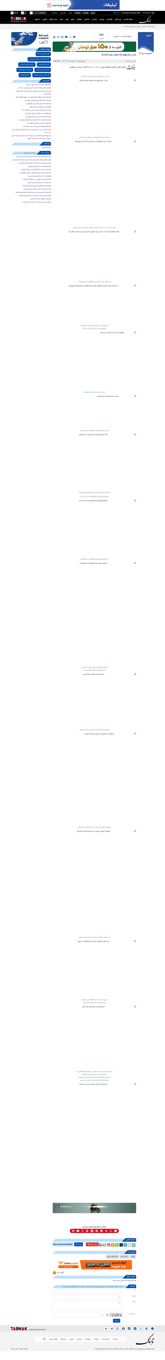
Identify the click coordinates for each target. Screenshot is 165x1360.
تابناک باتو (124, 1256)
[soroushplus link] (96, 1230)
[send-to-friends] (58, 36)
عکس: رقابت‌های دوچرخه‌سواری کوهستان (37, 100)
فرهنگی (79, 19)
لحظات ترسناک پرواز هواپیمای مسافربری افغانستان (34, 173)
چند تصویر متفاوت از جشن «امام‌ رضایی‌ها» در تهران (94, 937)
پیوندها (54, 13)
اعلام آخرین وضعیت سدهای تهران (39, 107)
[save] (62, 37)
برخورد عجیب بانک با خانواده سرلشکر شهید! (36, 189)
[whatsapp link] (110, 1230)
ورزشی (102, 19)
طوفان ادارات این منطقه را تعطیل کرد (38, 123)
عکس (61, 19)
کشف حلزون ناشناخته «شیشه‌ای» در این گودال (94, 430)
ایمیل (134, 1296)
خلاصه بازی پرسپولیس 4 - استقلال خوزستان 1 (36, 179)
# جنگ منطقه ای (44, 64)
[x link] (82, 1230)
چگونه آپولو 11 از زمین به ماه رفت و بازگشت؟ (36, 126)
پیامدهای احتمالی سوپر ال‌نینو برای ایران (37, 117)
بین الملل (118, 19)
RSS (44, 1339)
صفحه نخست (128, 19)
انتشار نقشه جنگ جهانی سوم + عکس (123, 1281)
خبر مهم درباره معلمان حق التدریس (94, 670)
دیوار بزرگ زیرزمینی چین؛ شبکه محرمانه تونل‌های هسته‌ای (32, 192)
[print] (54, 36)
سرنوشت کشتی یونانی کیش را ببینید (38, 183)
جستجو (79, 1339)
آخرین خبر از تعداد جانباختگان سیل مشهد (94, 1000)
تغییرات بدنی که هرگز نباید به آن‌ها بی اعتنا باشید (94, 137)
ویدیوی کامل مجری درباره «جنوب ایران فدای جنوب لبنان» (32, 157)
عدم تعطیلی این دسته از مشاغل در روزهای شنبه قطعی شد (94, 1071)
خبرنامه (96, 1339)
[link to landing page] (145, 19)
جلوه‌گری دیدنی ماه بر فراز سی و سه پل (94, 328)
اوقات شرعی (53, 1339)
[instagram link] (91, 1230)
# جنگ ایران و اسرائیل (27, 64)
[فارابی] (94, 47)
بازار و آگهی (53, 19)
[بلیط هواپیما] (31, 39)
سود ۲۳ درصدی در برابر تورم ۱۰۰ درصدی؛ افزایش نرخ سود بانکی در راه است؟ (31, 131)
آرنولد (133, 1256)
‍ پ (69, 37)
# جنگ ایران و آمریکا (42, 70)
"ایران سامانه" (14, 1349)
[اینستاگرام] (108, 1244)
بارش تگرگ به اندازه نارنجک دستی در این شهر (94, 1080)
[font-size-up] (74, 36)
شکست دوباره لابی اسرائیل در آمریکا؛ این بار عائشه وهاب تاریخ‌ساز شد (33, 92)
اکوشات (85, 13)
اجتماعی (87, 19)
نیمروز (93, 13)
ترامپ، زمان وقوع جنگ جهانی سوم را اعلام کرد (94, 76)
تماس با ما (105, 1339)
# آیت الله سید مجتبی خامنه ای (39, 59)
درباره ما (115, 1339)
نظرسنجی (63, 13)
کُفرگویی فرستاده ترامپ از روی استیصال (37, 85)
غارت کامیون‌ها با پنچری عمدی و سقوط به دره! (35, 110)
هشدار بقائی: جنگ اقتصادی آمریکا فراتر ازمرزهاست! (34, 120)
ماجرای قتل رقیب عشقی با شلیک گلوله (94, 1074)
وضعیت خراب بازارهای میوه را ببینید (38, 176)
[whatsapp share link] (117, 1245)
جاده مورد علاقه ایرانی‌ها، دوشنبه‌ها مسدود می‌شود (94, 1077)
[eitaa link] (87, 1230)
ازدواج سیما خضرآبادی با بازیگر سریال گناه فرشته (94, 730)
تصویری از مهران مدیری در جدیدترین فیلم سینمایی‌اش (94, 827)
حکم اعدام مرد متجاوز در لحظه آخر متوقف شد (94, 326)
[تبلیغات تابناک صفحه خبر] (146, 44)
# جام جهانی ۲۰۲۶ (43, 54)
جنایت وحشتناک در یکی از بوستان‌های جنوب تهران (94, 492)
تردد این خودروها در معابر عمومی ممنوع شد (94, 667)
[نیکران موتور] (94, 1208)
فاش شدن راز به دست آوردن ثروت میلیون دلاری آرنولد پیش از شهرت (94, 227)
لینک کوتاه (93, 1244)
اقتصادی (109, 19)
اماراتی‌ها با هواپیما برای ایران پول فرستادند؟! (36, 186)
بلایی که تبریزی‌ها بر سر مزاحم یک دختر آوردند (35, 202)
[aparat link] (73, 1230)
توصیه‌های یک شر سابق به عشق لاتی (38, 166)
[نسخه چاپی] (134, 1245)
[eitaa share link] (112, 1245)
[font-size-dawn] (66, 36)
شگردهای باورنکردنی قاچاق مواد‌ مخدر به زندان (94, 496)
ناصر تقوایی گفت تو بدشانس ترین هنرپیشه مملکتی (34, 196)
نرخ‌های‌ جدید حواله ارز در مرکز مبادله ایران (37, 113)
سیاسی (94, 19)
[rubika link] (115, 1230)
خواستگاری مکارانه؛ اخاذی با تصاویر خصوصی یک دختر (33, 88)
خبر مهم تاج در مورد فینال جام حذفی (94, 1003)
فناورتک (77, 13)
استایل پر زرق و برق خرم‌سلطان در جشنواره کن (94, 559)
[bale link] (101, 1230)
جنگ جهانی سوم (112, 1256)
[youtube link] (77, 1230)
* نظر (134, 1302)
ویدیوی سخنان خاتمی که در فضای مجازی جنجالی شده (33, 163)
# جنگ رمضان (24, 75)
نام (135, 1290)
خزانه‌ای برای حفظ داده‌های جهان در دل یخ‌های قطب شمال (32, 97)
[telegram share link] (125, 1245)
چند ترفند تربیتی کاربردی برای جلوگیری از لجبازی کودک (94, 282)
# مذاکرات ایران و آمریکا (41, 75)
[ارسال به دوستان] (129, 1245)
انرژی (72, 19)
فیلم (67, 19)
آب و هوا (63, 1339)
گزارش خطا (60, 1272)
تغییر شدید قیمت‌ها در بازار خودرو (94, 392)
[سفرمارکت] (94, 1264)
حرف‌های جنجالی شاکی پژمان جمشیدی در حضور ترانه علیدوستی (30, 160)
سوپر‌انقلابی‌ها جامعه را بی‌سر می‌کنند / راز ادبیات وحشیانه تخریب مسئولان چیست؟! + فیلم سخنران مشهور (31, 137)
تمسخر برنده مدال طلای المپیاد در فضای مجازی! (35, 170)
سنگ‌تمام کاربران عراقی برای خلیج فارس (37, 104)
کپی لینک (78, 1244)
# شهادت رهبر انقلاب (24, 70)
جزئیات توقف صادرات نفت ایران (39, 199)
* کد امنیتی (132, 1314)
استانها (37, 19)
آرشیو (70, 13)
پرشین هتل (45, 147)
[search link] (31, 12)
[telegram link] (106, 1230)
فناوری (44, 19)
